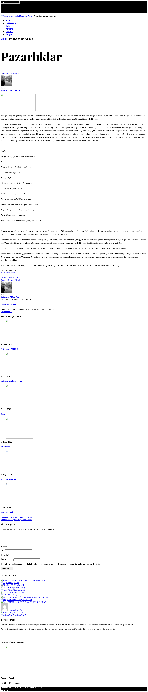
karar (13, 272)
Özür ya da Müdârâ (9, 349)
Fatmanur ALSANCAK (12, 73)
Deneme (4, 678)
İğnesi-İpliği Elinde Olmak (16, 519)
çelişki (3, 272)
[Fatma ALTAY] (7, 590)
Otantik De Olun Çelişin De (16, 517)
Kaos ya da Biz (7, 512)
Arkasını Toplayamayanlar (12, 381)
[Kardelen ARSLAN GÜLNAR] (14, 597)
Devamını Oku (6, 312)
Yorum (4, 546)
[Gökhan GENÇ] (8, 615)
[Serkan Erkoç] (7, 612)
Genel (3, 39)
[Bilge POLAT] (7, 585)
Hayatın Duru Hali (9, 479)
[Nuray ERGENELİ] (9, 599)
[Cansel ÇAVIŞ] (7, 587)
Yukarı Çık (5, 690)
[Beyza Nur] (6, 582)
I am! (3, 414)
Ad (3, 550)
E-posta (5, 555)
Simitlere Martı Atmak (10, 683)
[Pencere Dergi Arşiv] (5, 610)
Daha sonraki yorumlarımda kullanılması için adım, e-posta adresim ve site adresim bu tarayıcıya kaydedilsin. (52, 564)
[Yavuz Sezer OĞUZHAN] (11, 580)
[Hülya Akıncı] (7, 594)
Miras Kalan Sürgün (10, 304)
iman (8, 272)
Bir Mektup (6, 446)
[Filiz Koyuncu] (7, 592)
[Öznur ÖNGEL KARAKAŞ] (13, 602)
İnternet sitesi (7, 559)
